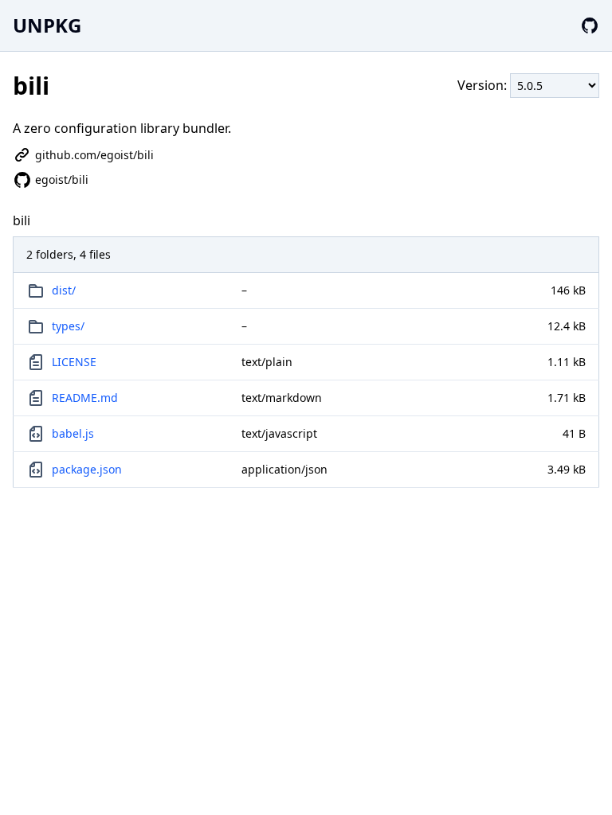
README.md (85, 397)
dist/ (64, 290)
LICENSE (74, 361)
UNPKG (47, 25)
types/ (68, 325)
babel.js (73, 433)
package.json (87, 469)
